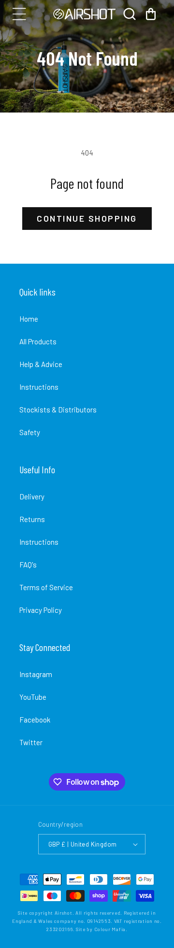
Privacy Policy (40, 610)
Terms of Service (46, 587)
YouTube (32, 697)
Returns (32, 519)
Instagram (35, 674)
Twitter (31, 742)
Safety (29, 432)
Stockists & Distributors (58, 409)
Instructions (38, 386)
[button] (19, 14)
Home (28, 318)
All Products (38, 341)
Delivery (31, 496)
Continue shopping (87, 218)
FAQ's (28, 564)
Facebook (34, 719)
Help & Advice (40, 364)
